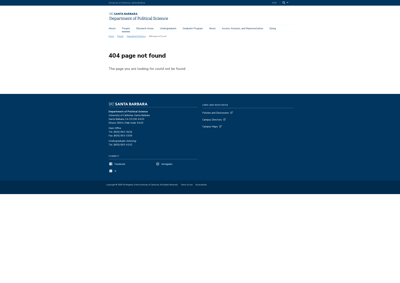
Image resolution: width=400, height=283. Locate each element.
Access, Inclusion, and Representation (242, 28)
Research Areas (145, 28)
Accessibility (201, 184)
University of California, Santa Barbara (127, 3)
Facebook (119, 164)
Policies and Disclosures (215, 113)
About (112, 28)
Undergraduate (168, 28)
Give (274, 3)
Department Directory (136, 36)
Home (111, 36)
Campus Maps (210, 126)
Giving (272, 28)
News (212, 28)
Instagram (166, 164)
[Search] (285, 3)
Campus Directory (212, 119)
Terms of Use (186, 184)
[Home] (140, 20)
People (126, 28)
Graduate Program (193, 28)
